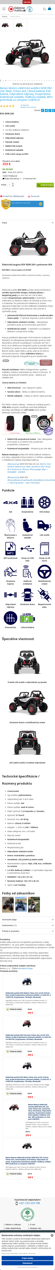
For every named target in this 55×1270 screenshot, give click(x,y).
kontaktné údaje (25, 968)
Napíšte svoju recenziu (28, 107)
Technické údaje (9, 919)
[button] (3, 81)
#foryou (25, 469)
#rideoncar (17, 469)
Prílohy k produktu (10, 931)
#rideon (10, 466)
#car (49, 464)
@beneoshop (13, 464)
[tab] (27, 223)
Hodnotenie (9, 925)
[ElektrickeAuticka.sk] (20, 9)
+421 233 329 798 (29, 1203)
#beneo (10, 480)
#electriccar (20, 466)
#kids (28, 466)
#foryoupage (35, 469)
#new (47, 466)
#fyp (44, 469)
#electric (42, 480)
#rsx (9, 469)
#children (35, 466)
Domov (4, 16)
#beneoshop (19, 480)
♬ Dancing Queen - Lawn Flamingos (23, 482)
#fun (43, 466)
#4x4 (36, 480)
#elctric (43, 464)
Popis (4, 222)
